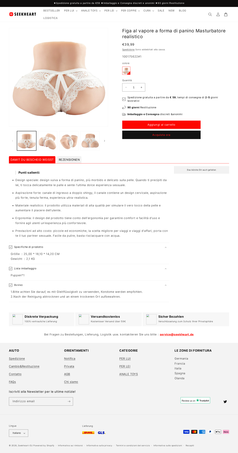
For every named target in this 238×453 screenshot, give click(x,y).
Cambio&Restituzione (24, 366)
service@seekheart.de (177, 334)
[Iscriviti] (69, 401)
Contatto (15, 374)
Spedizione (128, 49)
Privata (69, 366)
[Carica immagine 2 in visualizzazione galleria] (47, 140)
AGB (67, 374)
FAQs (12, 381)
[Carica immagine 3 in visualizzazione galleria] (68, 140)
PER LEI (124, 366)
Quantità (127, 80)
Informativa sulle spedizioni (167, 445)
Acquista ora (161, 134)
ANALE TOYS (128, 374)
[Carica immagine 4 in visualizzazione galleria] (90, 140)
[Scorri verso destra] (104, 140)
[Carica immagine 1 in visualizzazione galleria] (26, 140)
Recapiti (190, 445)
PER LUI (125, 358)
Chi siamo (71, 381)
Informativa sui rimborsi (70, 445)
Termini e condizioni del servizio (133, 445)
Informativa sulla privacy (99, 445)
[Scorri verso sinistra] (12, 140)
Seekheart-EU (25, 445)
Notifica (69, 358)
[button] (70, 10)
